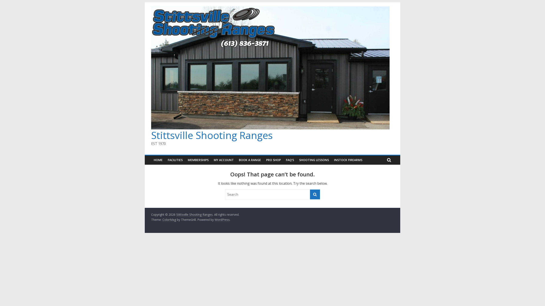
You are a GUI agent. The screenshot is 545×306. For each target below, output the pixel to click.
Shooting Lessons (314, 160)
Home (158, 160)
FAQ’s (290, 160)
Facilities (175, 160)
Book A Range (250, 160)
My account (224, 160)
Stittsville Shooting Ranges (212, 135)
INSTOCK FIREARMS (348, 160)
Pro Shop (273, 160)
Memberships (198, 160)
